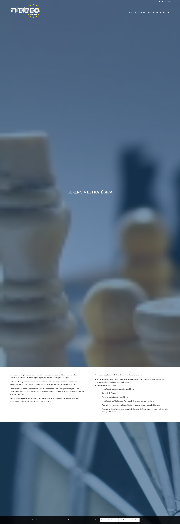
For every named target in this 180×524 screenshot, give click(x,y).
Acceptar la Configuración (109, 520)
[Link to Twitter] (159, 1)
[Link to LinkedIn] (168, 1)
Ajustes (143, 520)
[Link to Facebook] (162, 1)
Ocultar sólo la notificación (129, 520)
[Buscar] (168, 12)
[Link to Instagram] (165, 1)
